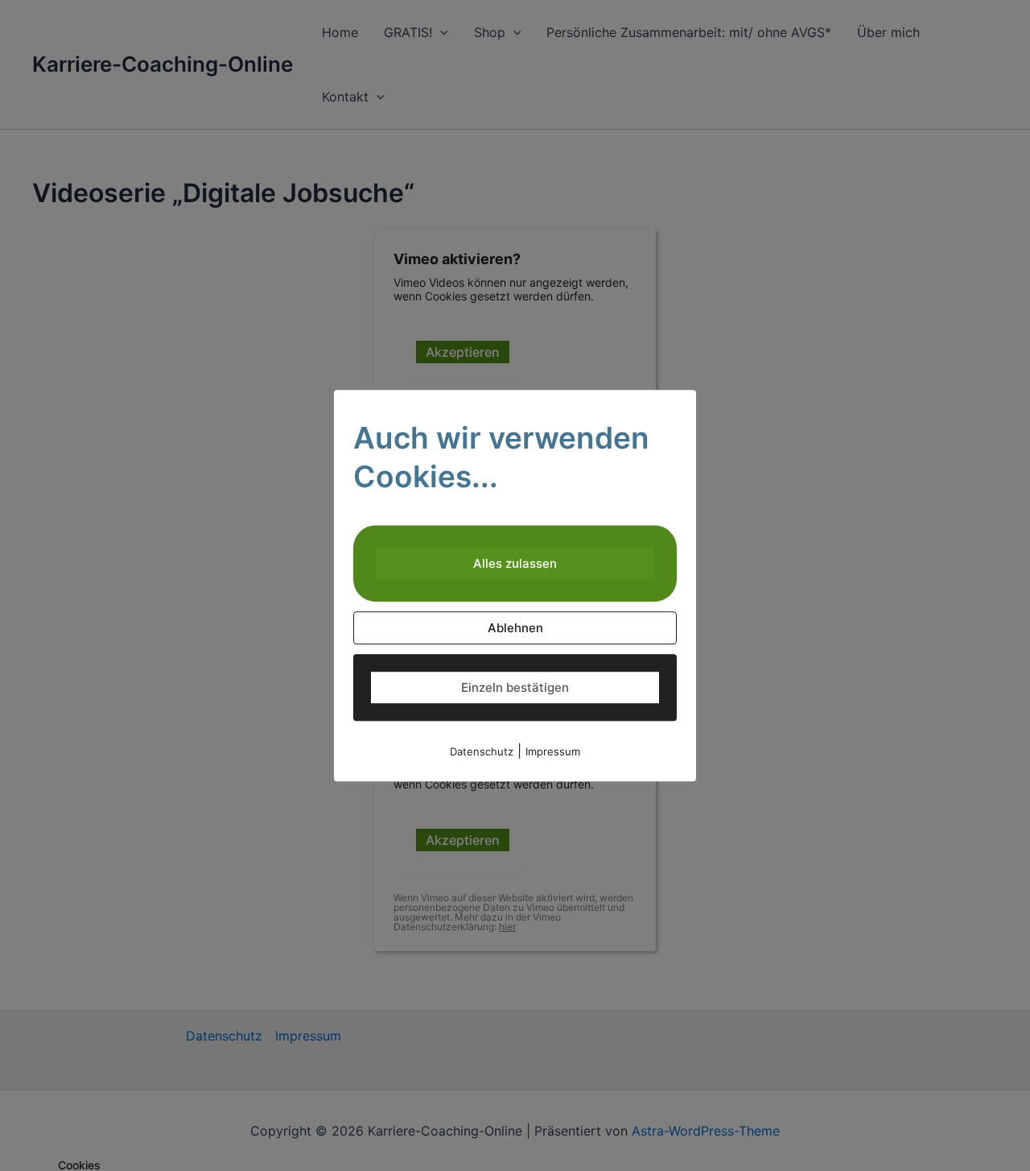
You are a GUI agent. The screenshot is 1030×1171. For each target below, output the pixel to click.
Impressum (552, 751)
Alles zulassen (515, 563)
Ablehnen (515, 627)
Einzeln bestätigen (515, 687)
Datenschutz (481, 751)
